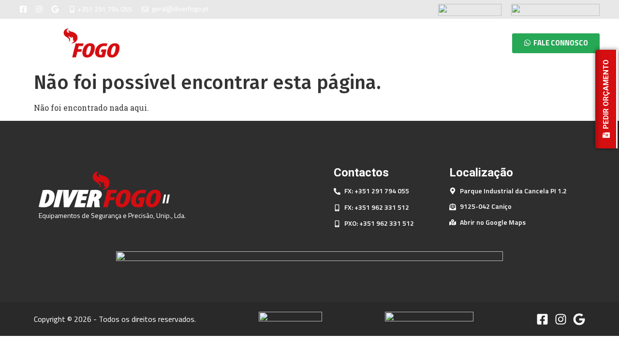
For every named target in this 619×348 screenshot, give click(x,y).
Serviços (413, 43)
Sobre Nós (356, 43)
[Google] (55, 9)
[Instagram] (39, 9)
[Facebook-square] (23, 9)
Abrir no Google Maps (493, 222)
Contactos (471, 43)
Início (306, 43)
